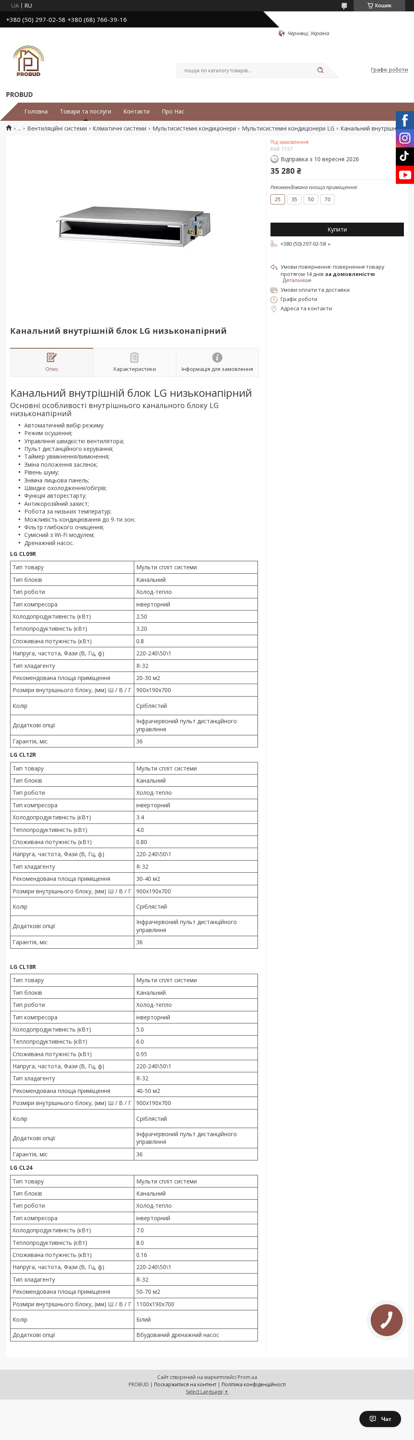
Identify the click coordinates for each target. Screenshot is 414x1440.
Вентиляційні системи (57, 128)
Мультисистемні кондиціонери (194, 128)
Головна (36, 111)
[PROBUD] (28, 63)
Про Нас (173, 111)
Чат (386, 1419)
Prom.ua (247, 1377)
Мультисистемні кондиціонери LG (288, 128)
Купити (337, 229)
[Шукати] (320, 70)
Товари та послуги (85, 111)
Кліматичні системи (119, 128)
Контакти (136, 111)
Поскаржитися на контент (185, 1384)
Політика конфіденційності (254, 1384)
